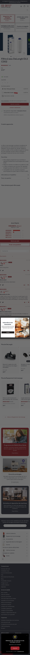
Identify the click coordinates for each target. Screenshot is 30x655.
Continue (7, 332)
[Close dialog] (28, 318)
